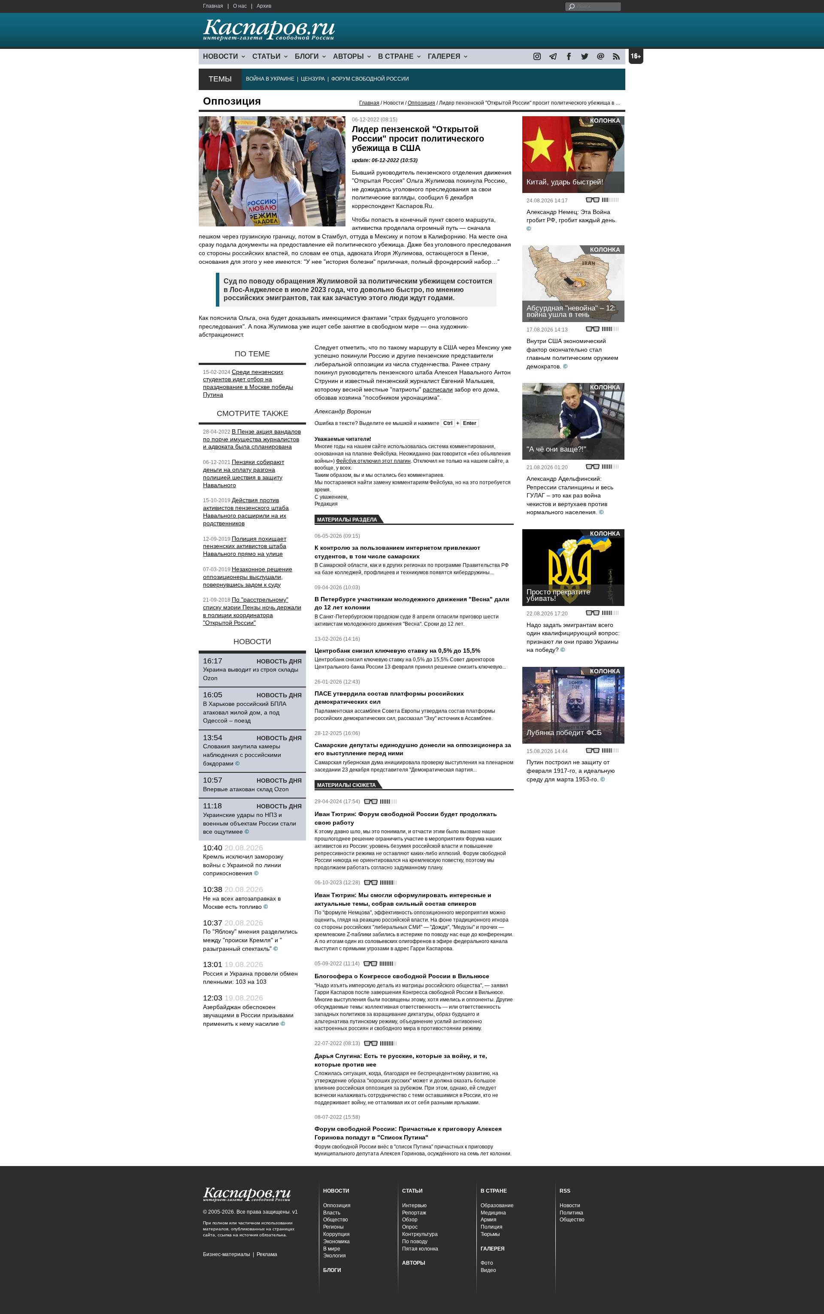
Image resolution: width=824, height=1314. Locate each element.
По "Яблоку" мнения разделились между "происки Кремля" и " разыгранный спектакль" (250, 940)
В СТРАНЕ (396, 56)
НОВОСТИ (220, 56)
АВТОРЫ (348, 56)
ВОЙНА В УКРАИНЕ (270, 79)
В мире (331, 1249)
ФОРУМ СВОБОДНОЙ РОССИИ (370, 79)
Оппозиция (421, 103)
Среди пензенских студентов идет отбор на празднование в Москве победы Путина (248, 383)
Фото (487, 1263)
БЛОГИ (307, 56)
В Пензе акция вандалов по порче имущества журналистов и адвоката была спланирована (252, 439)
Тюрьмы (490, 1234)
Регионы (333, 1227)
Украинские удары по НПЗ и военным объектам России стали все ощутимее (249, 823)
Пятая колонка (420, 1249)
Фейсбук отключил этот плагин (373, 461)
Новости (570, 1205)
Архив (264, 6)
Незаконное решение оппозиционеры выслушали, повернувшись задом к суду (247, 577)
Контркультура (420, 1234)
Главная (213, 6)
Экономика (336, 1242)
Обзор (410, 1220)
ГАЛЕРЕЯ (444, 56)
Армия (489, 1220)
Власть (331, 1213)
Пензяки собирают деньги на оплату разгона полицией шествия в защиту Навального (243, 473)
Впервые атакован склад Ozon (246, 789)
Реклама (267, 1254)
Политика (571, 1213)
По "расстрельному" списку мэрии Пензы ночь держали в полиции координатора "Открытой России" (252, 611)
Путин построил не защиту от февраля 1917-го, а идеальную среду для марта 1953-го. (571, 770)
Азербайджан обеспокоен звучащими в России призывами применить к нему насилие (248, 1015)
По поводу (414, 1242)
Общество (335, 1220)
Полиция (492, 1227)
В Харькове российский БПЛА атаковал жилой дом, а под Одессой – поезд (244, 712)
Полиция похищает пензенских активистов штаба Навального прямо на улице (244, 546)
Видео (488, 1270)
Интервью (414, 1205)
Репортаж (414, 1213)
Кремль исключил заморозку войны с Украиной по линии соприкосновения (243, 865)
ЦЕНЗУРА (313, 79)
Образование (497, 1205)
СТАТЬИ (266, 56)
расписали (438, 389)
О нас (240, 6)
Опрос (410, 1227)
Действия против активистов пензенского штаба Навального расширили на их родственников (246, 511)
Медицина (493, 1213)
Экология (334, 1256)
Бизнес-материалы (226, 1254)
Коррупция (336, 1234)
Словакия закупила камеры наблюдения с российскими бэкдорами (242, 754)
